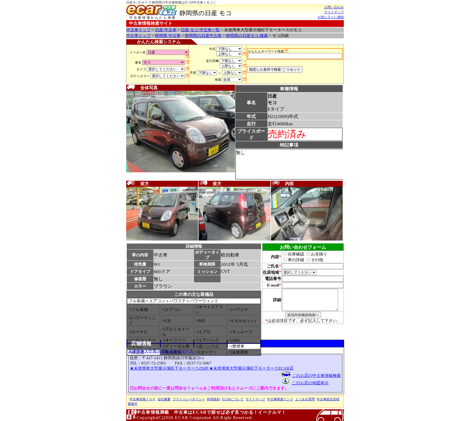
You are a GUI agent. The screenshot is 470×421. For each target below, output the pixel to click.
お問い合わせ (334, 7)
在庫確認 (296, 254)
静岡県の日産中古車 (203, 35)
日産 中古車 (166, 30)
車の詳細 (296, 260)
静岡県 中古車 (168, 35)
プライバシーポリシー (188, 399)
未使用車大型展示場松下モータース (160, 351)
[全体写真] (180, 171)
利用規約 (213, 399)
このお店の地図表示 (310, 383)
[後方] (234, 239)
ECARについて (233, 399)
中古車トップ (138, 30)
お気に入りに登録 (331, 17)
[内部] (307, 239)
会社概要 (164, 399)
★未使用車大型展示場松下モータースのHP (169, 368)
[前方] (162, 239)
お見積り (319, 254)
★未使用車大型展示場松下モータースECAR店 (251, 368)
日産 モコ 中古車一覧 (200, 30)
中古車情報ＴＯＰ (142, 399)
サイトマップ (334, 12)
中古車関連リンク (280, 399)
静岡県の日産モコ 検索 (247, 35)
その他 (317, 260)
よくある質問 (305, 399)
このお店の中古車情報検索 (316, 375)
